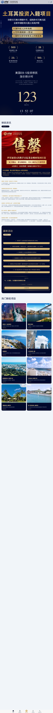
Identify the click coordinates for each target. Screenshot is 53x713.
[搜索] (49, 2)
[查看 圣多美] (26, 24)
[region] (26, 24)
